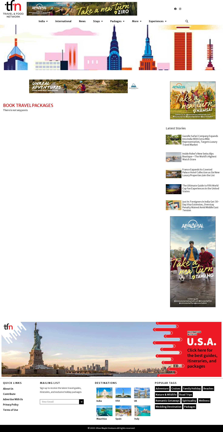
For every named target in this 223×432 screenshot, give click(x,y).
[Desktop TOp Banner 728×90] (84, 86)
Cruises (175, 388)
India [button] (42, 21)
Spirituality (189, 400)
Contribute (9, 394)
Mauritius (101, 418)
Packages (189, 406)
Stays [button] (96, 21)
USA (117, 400)
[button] (186, 21)
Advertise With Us (13, 399)
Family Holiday (192, 388)
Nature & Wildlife (166, 394)
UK (135, 401)
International (63, 21)
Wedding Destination (168, 406)
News (82, 21)
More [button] (135, 21)
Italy (136, 418)
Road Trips (185, 394)
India (99, 401)
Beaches (208, 388)
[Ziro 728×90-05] (82, 8)
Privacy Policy (10, 404)
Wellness (204, 400)
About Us (8, 388)
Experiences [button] (156, 21)
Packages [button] (116, 21)
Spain (118, 418)
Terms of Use (10, 410)
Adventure (162, 388)
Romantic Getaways (168, 400)
